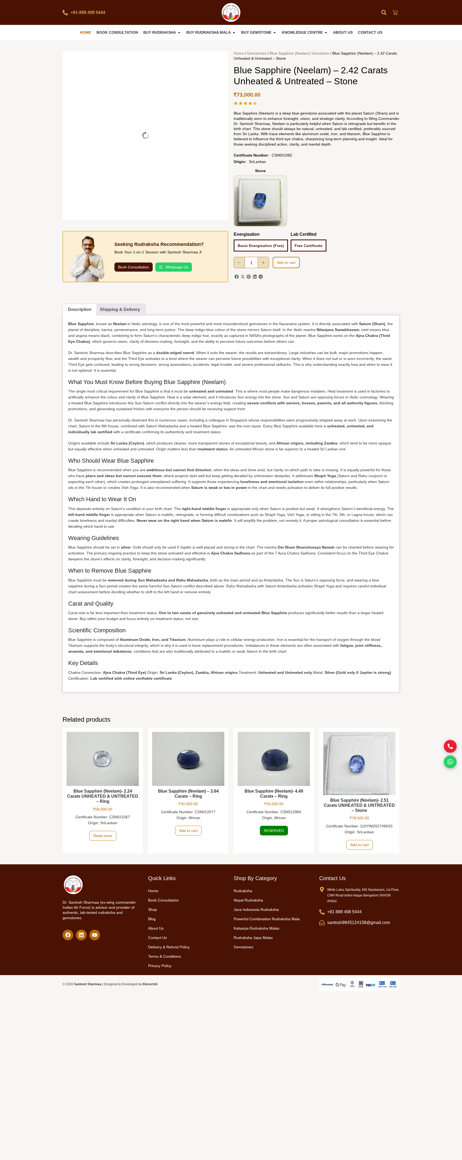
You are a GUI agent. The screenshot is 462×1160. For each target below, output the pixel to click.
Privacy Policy (159, 965)
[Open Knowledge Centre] (326, 32)
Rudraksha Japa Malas (253, 937)
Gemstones (257, 53)
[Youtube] (94, 934)
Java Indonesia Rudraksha (256, 909)
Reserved (274, 830)
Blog (152, 918)
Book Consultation (163, 899)
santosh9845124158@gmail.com (358, 921)
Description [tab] (79, 308)
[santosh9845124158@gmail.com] (322, 922)
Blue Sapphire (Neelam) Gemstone (299, 53)
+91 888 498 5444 (344, 911)
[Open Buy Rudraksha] (179, 32)
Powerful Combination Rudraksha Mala (267, 918)
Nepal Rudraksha (248, 899)
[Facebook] (68, 934)
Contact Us (157, 937)
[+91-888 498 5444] (65, 12)
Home (239, 53)
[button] (383, 12)
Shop (152, 909)
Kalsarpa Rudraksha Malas (256, 927)
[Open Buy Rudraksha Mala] (234, 32)
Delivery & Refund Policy (169, 946)
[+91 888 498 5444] (322, 911)
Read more (102, 835)
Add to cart (286, 262)
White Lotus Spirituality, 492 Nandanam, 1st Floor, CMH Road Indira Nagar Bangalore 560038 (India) (363, 894)
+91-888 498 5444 (88, 12)
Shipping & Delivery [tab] (120, 308)
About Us (156, 927)
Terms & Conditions (164, 955)
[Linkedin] (81, 934)
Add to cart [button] (188, 830)
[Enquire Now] (450, 746)
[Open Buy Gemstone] (274, 32)
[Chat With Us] (450, 761)
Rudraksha (243, 890)
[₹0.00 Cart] (395, 12)
